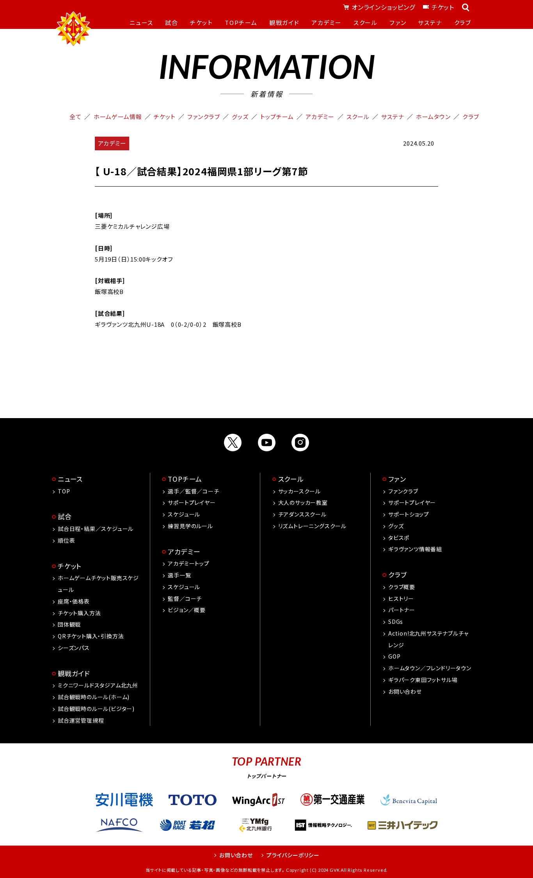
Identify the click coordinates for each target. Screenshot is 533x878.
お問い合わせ (405, 691)
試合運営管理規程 (81, 720)
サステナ (392, 116)
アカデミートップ (188, 563)
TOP (64, 491)
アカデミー (320, 116)
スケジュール (184, 514)
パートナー (401, 610)
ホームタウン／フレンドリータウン (429, 668)
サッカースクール (299, 491)
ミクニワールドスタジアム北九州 (98, 685)
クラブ (470, 116)
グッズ (240, 116)
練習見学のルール (190, 526)
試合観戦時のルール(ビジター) (96, 708)
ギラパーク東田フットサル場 (422, 680)
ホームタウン (433, 116)
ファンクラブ (203, 116)
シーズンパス (74, 648)
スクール (358, 116)
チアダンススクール (302, 514)
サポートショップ (408, 514)
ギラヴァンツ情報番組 (415, 549)
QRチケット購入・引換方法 (91, 636)
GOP (394, 656)
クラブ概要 (401, 587)
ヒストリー (401, 598)
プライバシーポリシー (293, 854)
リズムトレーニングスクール (312, 526)
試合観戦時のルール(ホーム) (94, 697)
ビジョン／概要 (187, 610)
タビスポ (398, 537)
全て (75, 116)
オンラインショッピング (383, 7)
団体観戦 (69, 624)
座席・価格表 (74, 601)
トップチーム (277, 116)
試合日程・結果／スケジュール (95, 528)
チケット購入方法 (79, 613)
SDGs (395, 621)
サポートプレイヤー (191, 502)
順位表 (66, 540)
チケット (443, 7)
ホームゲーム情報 (118, 116)
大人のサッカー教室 (303, 502)
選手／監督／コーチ (193, 491)
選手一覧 (179, 575)
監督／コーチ (185, 598)
